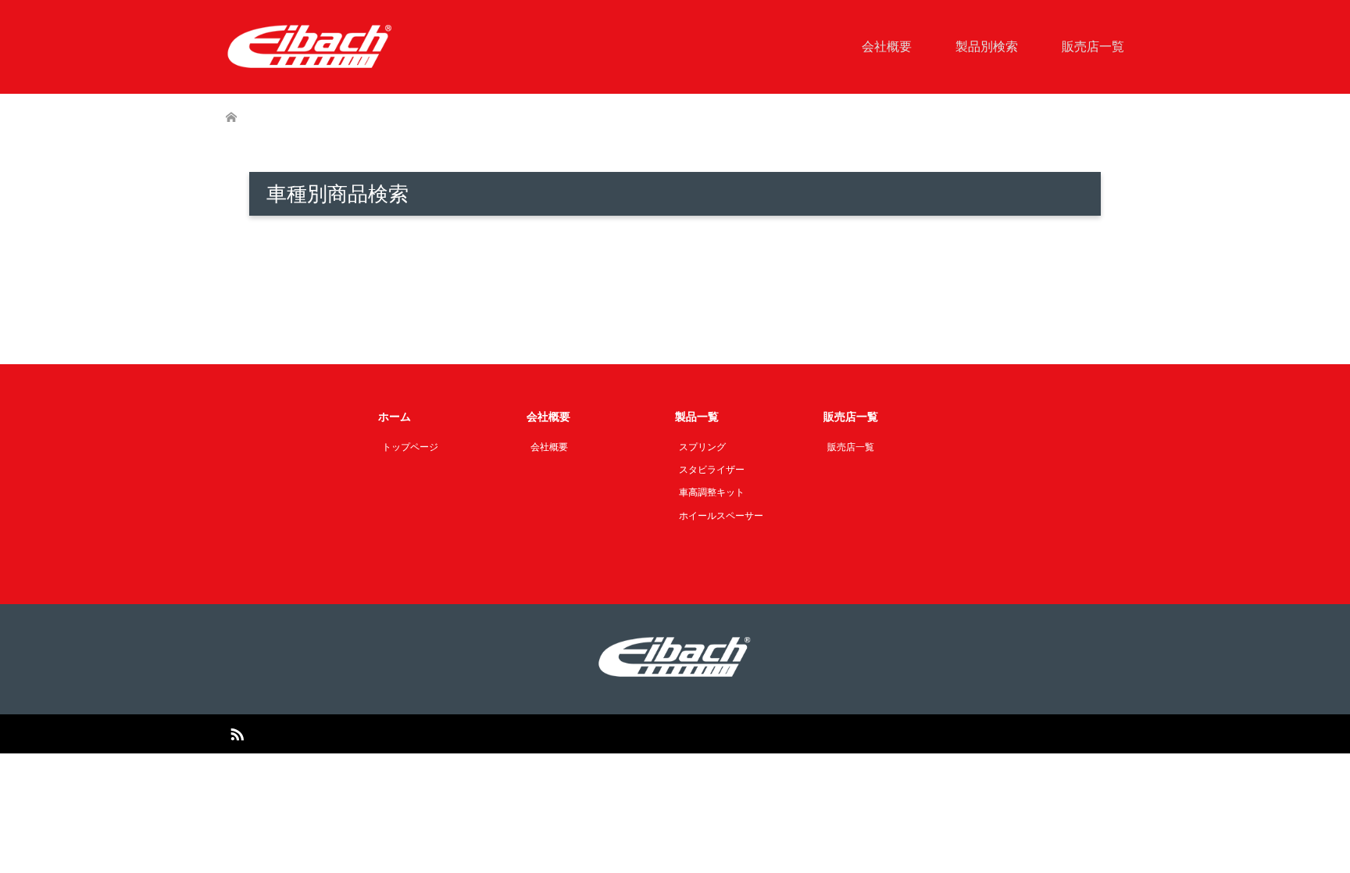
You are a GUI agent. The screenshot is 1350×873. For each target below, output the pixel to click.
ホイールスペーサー (721, 515)
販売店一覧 (1093, 46)
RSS (236, 733)
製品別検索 (986, 46)
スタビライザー (712, 469)
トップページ (410, 447)
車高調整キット (712, 492)
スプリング (702, 447)
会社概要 (887, 46)
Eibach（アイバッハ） (656, 733)
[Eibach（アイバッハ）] (310, 46)
